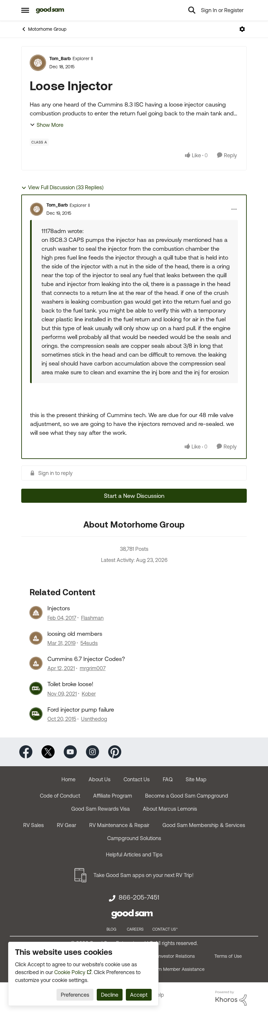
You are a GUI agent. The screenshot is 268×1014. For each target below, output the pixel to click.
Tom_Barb (60, 58)
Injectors (58, 608)
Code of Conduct (60, 796)
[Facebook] (26, 751)
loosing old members (74, 633)
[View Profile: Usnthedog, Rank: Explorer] (35, 713)
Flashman (92, 618)
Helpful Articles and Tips (134, 854)
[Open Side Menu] (25, 10)
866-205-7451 (139, 897)
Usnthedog (94, 719)
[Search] (192, 10)
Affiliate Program (112, 796)
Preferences (75, 995)
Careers (135, 929)
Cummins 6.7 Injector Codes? (86, 658)
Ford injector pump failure (80, 709)
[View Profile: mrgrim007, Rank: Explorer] (35, 663)
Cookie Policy (69, 972)
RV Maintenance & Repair (119, 825)
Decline (109, 995)
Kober (89, 694)
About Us (99, 779)
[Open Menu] (242, 29)
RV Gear (66, 825)
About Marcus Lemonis (170, 809)
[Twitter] (48, 751)
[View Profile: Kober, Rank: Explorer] (35, 688)
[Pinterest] (115, 751)
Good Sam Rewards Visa (100, 809)
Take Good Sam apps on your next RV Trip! (143, 875)
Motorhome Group (47, 29)
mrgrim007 (93, 668)
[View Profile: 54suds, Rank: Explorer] (35, 638)
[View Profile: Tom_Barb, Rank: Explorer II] (38, 63)
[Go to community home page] (50, 10)
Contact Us (137, 779)
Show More (50, 125)
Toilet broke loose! (70, 684)
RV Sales (33, 825)
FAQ (168, 779)
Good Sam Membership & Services (203, 825)
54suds (89, 643)
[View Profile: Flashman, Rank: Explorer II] (35, 612)
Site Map (196, 779)
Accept (138, 995)
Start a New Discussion (134, 495)
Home (68, 779)
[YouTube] (70, 751)
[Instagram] (92, 751)
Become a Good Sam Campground (186, 796)
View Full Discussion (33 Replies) (66, 187)
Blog (111, 929)
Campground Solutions (134, 838)
